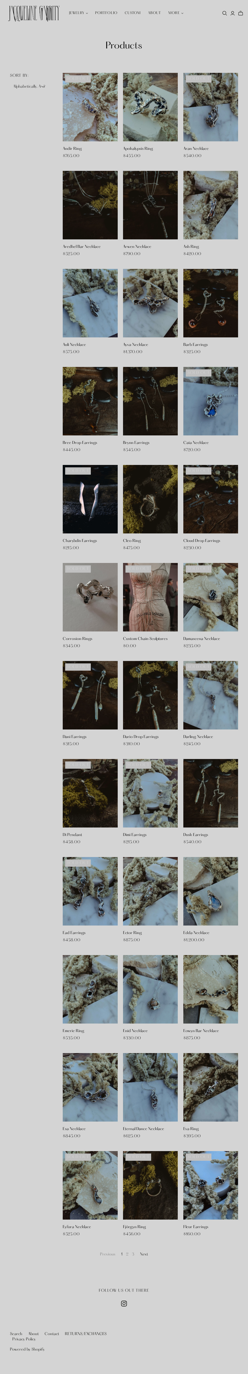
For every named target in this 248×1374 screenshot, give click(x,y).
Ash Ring (191, 247)
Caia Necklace (196, 443)
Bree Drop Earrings (80, 443)
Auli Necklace (74, 345)
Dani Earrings (74, 737)
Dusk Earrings (195, 835)
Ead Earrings (74, 933)
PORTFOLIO (106, 13)
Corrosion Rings (77, 639)
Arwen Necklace (137, 247)
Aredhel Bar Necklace (82, 247)
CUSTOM (133, 13)
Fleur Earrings (195, 1227)
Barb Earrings (195, 345)
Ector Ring (132, 933)
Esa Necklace (74, 1129)
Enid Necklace (135, 1031)
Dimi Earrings (135, 835)
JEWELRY (77, 13)
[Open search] (224, 13)
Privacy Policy (24, 1339)
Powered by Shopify (27, 1349)
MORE (174, 13)
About (154, 13)
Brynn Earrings (136, 443)
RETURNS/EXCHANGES (86, 1334)
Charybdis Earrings (80, 541)
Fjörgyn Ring (134, 1227)
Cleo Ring (132, 541)
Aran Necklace (196, 149)
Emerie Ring (73, 1031)
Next (144, 1254)
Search (16, 1334)
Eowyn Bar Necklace (201, 1031)
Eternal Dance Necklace (143, 1129)
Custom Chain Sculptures (145, 639)
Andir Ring (72, 149)
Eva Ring (191, 1129)
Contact (52, 1334)
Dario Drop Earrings (141, 737)
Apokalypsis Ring (138, 149)
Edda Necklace (196, 933)
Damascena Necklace (201, 639)
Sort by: (19, 76)
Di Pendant (72, 835)
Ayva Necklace (135, 345)
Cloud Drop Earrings (201, 541)
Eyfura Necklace (77, 1227)
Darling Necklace (198, 737)
